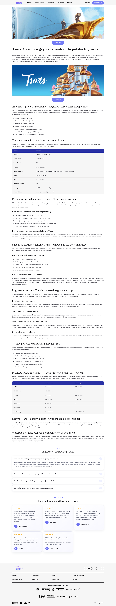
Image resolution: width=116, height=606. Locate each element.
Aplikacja (35, 579)
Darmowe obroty (17, 579)
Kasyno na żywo (39, 2)
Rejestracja (55, 579)
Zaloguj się (35, 575)
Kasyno (29, 2)
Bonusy (69, 2)
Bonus (54, 575)
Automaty (51, 2)
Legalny (14, 575)
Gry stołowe (60, 2)
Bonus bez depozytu (78, 575)
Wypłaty (75, 579)
